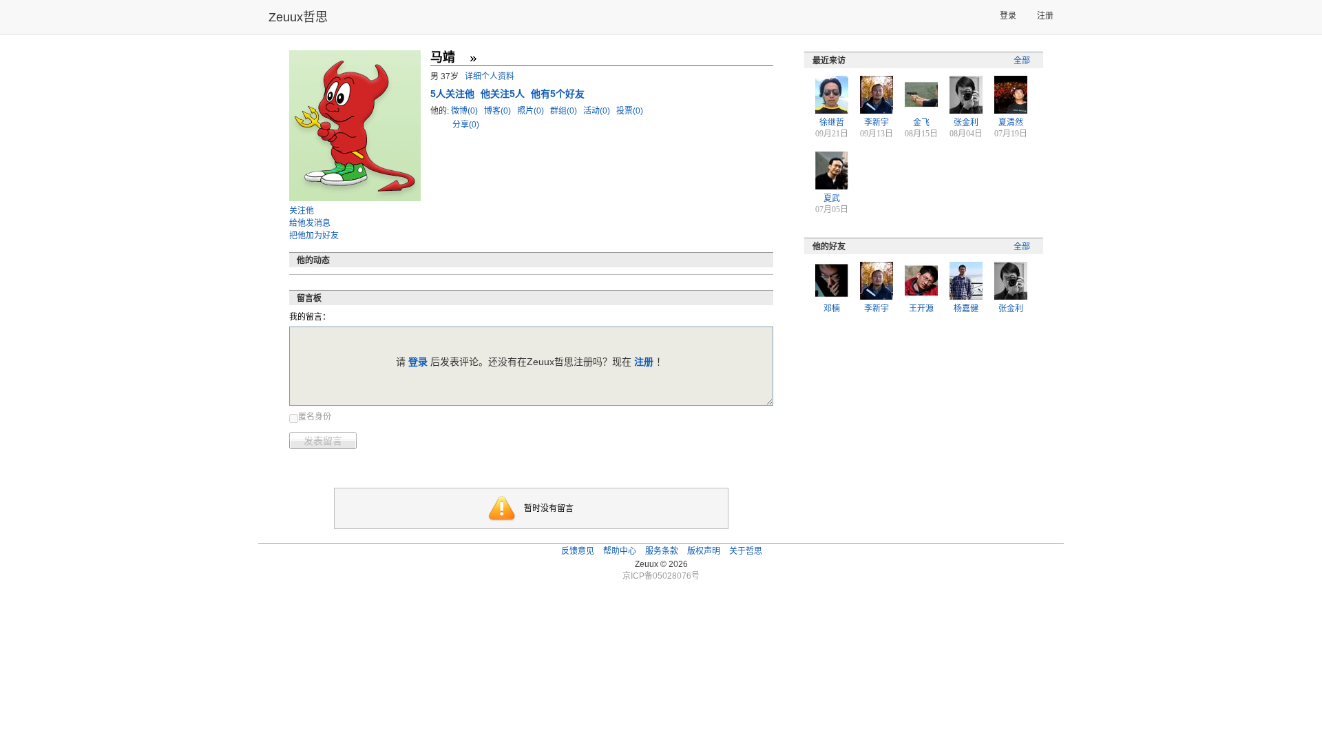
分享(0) (465, 125)
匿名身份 (314, 417)
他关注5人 (504, 93)
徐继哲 (831, 122)
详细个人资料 (489, 76)
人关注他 (453, 93)
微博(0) (465, 111)
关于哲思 (745, 551)
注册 (1045, 16)
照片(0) (531, 111)
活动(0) (597, 111)
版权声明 (703, 551)
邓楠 (831, 308)
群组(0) (564, 111)
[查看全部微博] (473, 58)
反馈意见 (577, 551)
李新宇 (876, 122)
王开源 (921, 308)
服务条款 (661, 551)
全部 (1022, 60)
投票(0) (629, 111)
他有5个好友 (558, 93)
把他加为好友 (314, 235)
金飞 (921, 122)
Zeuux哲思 (298, 17)
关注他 (301, 211)
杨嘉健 (966, 308)
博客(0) (498, 111)
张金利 (966, 122)
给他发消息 (309, 223)
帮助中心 (619, 551)
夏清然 (1010, 122)
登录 (1008, 16)
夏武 (831, 198)
